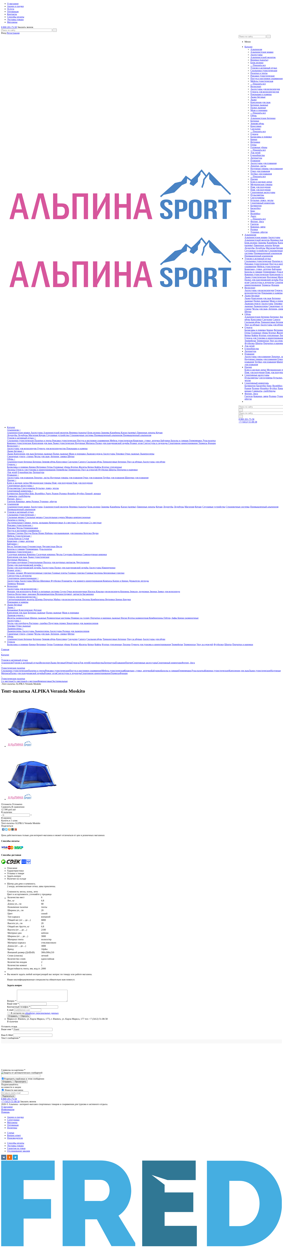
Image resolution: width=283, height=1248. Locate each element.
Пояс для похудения (260, 187)
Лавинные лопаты (263, 245)
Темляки (278, 303)
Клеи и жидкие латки (261, 182)
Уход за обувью (252, 325)
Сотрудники (13, 1120)
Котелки (87, 533)
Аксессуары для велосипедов (265, 89)
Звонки (154, 591)
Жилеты (83, 467)
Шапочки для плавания (136, 477)
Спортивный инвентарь (262, 203)
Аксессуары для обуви (271, 325)
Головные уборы (258, 147)
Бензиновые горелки (113, 573)
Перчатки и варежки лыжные (105, 618)
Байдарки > (13, 544)
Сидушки (68, 554)
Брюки (253, 139)
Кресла (18, 538)
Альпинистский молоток (263, 57)
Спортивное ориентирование (183, 443)
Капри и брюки (121, 581)
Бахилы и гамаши (253, 272)
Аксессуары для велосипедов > (22, 589)
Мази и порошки (258, 110)
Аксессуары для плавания (263, 163)
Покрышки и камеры (261, 94)
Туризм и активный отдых (263, 68)
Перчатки (48, 599)
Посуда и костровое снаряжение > (24, 530)
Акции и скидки (15, 1117)
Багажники (88, 594)
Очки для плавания (260, 171)
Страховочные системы (82, 435)
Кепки (248, 335)
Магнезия (271, 248)
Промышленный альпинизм (268, 253)
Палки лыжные (258, 107)
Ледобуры (260, 248)
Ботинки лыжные (259, 105)
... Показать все (258, 65)
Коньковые (13, 610)
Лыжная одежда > (16, 615)
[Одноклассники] (9, 829)
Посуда (28, 533)
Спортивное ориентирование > (23, 578)
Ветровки (255, 142)
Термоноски (263, 340)
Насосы (92, 591)
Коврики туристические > (20, 552)
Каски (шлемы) (129, 432)
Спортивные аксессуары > (20, 485)
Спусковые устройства (256, 250)
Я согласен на (35, 1013)
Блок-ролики (256, 62)
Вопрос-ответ (14, 1135)
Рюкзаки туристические (262, 76)
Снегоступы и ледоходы (262, 282)
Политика (12, 1127)
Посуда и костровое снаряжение (266, 78)
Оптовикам (13, 1125)
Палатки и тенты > (16, 520)
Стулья (25, 538)
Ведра (95, 533)
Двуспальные (82, 562)
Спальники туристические (263, 70)
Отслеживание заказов (18, 1151)
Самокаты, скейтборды (263, 391)
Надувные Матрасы (85, 443)
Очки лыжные (132, 454)
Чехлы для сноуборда (18, 623)
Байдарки (277, 269)
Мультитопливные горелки (38, 573)
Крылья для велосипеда (108, 591)
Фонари (275, 285)
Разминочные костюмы (59, 618)
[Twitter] (6, 829)
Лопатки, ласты (258, 166)
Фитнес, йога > (14, 499)
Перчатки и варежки (127, 469)
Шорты (259, 343)
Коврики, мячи (257, 227)
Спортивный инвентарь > (20, 491)
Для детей (255, 152)
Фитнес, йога (257, 221)
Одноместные (34, 546)
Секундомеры (257, 197)
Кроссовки (255, 126)
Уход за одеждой (89, 469)
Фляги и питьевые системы (46, 591)
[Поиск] (55, 30)
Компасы (108, 581)
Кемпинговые (56, 522)
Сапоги (276, 319)
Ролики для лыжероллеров (75, 631)
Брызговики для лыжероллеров (82, 623)
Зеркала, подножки (140, 591)
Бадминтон (256, 205)
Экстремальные (15, 522)
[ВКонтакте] (3, 829)
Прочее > (11, 480)
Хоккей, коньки (93, 493)
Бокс (252, 211)
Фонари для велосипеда (19, 591)
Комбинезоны (98, 599)
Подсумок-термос (57, 623)
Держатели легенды (139, 581)
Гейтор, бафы (171, 618)
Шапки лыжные (38, 618)
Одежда (254, 134)
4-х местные (70, 522)
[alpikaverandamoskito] (32, 746)
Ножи (41, 533)
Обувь (253, 115)
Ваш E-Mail (7, 1035)
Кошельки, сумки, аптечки (258, 269)
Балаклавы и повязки (261, 136)
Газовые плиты (60, 573)
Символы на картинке (13, 1070)
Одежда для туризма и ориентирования (36, 469)
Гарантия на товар (16, 1148)
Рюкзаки (11, 528)
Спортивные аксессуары (262, 192)
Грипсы (11, 594)
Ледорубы (250, 248)
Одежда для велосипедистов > (22, 597)
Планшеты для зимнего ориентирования (82, 581)
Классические (26, 610)
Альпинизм (256, 49)
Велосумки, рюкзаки (26, 594)
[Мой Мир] (12, 829)
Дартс (253, 216)
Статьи (10, 1132)
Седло (63, 591)
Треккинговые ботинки (115, 461)
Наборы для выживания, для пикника (64, 533)
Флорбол (264, 388)
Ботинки (254, 121)
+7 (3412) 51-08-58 (248, 422)
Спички (19, 533)
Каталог (11, 427)
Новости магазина (13, 1090)
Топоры (11, 533)
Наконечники (108, 567)
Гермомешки (269, 272)
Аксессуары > (14, 620)
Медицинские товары (261, 184)
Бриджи (127, 599)
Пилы (35, 533)
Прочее (254, 179)
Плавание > (13, 475)
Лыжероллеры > (15, 628)
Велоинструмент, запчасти (69, 594)
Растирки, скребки (38, 623)
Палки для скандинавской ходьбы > (25, 565)
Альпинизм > (14, 430)
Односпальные (35, 562)
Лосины (11, 469)
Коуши (276, 245)
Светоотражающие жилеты (21, 599)
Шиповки (45, 581)
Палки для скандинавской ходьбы (262, 279)
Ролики (254, 229)
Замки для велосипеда (169, 591)
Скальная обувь (252, 322)
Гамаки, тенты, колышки (36, 522)
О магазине (7, 1107)
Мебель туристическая (261, 81)
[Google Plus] (15, 829)
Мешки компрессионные (78, 517)
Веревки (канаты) (259, 60)
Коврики (31, 554)
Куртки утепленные (269, 335)
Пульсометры (257, 195)
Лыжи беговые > (15, 451)
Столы (10, 538)
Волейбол (255, 213)
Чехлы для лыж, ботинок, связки (51, 456)
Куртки (272, 332)
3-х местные (82, 522)
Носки (124, 618)
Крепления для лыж (260, 102)
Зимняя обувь (257, 123)
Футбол (273, 388)
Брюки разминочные (188, 618)
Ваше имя (7, 1029)
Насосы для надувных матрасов (59, 562)
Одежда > (12, 464)
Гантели (254, 224)
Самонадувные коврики (95, 554)
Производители (15, 1138)
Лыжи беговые (257, 97)
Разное (248, 388)
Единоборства (257, 155)
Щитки (36, 581)
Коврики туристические (257, 274)
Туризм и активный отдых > (21, 438)
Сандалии (255, 129)
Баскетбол (255, 208)
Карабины (272, 242)
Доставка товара (15, 1145)
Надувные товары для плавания (266, 168)
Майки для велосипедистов (68, 599)
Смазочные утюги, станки (20, 456)
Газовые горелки (76, 573)
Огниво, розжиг (15, 573)
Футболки (250, 343)
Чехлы (19, 528)
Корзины (125, 591)
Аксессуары (256, 54)
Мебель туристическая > (19, 536)
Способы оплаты (15, 1143)
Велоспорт (255, 86)
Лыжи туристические (255, 277)
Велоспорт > (13, 446)
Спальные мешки (16, 517)
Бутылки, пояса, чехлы (261, 200)
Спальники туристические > (21, 514)
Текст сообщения (10, 1038)
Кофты (254, 335)
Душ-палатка (209, 440)
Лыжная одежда (253, 303)
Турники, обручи (259, 232)
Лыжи (253, 99)
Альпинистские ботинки (262, 118)
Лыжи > (11, 607)
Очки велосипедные (77, 591)
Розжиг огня (136, 443)
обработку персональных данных (42, 1013)
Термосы (266, 285)
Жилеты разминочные (18, 618)
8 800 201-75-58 (9, 27)
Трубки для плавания (261, 174)
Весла (10, 546)
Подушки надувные (17, 562)
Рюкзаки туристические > (20, 525)
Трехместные (20, 546)
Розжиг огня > (14, 570)
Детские (37, 610)
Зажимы (262, 242)
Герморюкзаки (30, 528)
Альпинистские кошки (261, 52)
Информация (7, 1109)
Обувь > (11, 459)
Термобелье (250, 340)
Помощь (5, 1112)
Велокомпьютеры (46, 594)
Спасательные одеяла (54, 517)
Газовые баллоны (94, 573)
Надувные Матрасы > (18, 559)
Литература (256, 158)
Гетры (253, 144)
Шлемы (39, 599)
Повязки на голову (80, 618)
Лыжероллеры (261, 306)
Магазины (12, 1122)
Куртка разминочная (138, 618)
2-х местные (95, 522)
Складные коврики (17, 554)
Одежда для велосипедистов (264, 91)
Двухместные (49, 546)
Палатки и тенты (259, 73)
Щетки (248, 311)
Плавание (255, 160)
